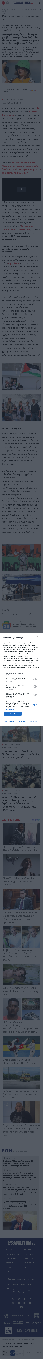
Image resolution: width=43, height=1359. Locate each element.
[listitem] (21, 674)
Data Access (21, 721)
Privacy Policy (33, 721)
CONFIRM (13, 714)
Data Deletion (9, 721)
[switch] (35, 679)
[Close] (39, 638)
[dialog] (21, 679)
